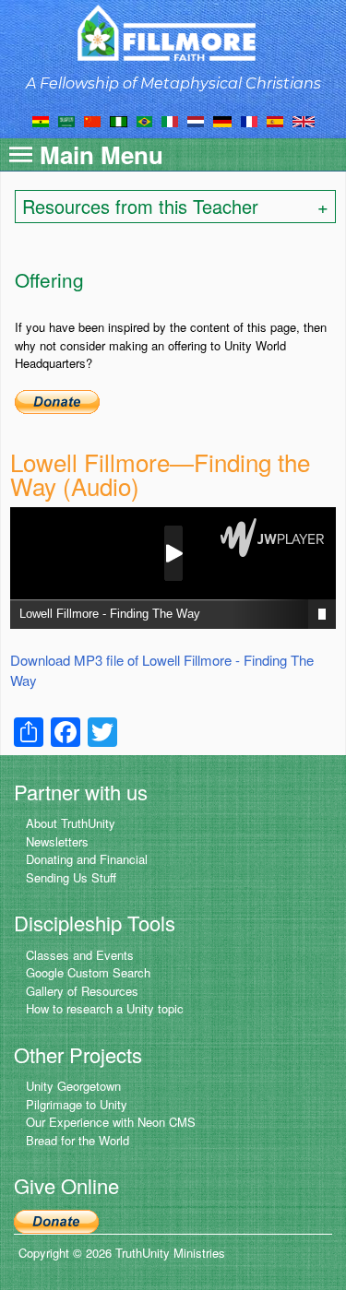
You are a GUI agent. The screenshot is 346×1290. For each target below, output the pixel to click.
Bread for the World (77, 1140)
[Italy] (169, 120)
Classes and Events (80, 955)
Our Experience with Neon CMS (111, 1121)
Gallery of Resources (82, 991)
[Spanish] (275, 120)
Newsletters (57, 841)
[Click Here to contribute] (57, 400)
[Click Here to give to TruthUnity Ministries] (56, 1219)
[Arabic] (66, 120)
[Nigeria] (118, 120)
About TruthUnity (70, 823)
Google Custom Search (88, 972)
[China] (92, 120)
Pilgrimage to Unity (76, 1104)
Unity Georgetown (73, 1086)
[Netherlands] (195, 120)
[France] (249, 120)
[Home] (173, 33)
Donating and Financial (87, 859)
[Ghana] (40, 120)
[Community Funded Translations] (303, 120)
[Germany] (222, 120)
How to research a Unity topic (105, 1008)
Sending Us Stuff (71, 877)
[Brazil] (144, 120)
